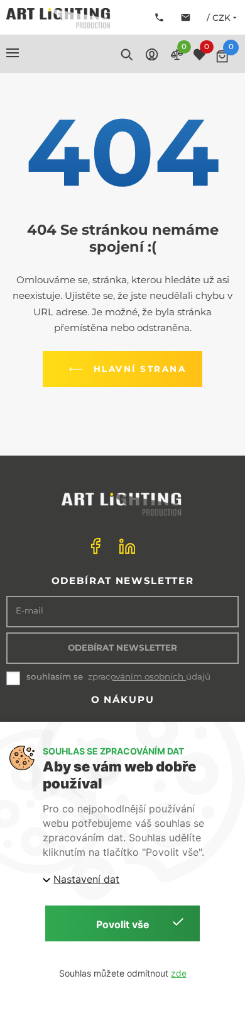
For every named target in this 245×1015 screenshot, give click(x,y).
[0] (222, 56)
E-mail (29, 611)
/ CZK (219, 18)
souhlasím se (54, 676)
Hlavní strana (140, 369)
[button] (12, 53)
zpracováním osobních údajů (149, 677)
